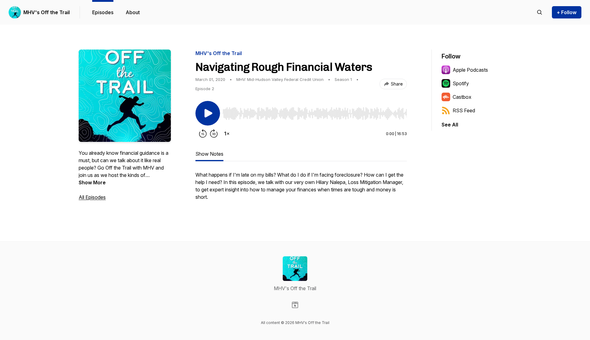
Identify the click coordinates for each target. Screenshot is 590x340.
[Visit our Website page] (295, 305)
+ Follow (566, 12)
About (133, 12)
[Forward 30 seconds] (214, 133)
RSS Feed (464, 110)
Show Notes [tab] (209, 154)
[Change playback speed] (227, 133)
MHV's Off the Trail (46, 12)
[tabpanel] (301, 189)
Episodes (102, 12)
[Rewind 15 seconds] (203, 133)
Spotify (461, 83)
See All (450, 125)
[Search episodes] (539, 12)
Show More (92, 182)
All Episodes (92, 197)
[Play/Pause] (207, 113)
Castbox (462, 97)
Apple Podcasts (470, 70)
